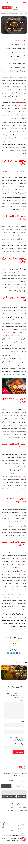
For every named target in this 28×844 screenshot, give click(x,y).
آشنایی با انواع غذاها (18, 13)
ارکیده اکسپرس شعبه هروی (17, 56)
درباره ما (11, 807)
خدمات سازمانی (23, 810)
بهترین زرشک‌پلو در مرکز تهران (17, 67)
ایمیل (22, 728)
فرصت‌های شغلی (9, 816)
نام (22, 721)
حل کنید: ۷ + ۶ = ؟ (18, 744)
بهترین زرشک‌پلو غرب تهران (18, 44)
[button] (24, 8)
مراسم (25, 813)
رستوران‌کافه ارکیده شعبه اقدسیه (16, 63)
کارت (26, 816)
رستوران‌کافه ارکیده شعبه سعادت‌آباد (15, 48)
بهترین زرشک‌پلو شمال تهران (17, 59)
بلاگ (26, 13)
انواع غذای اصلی (5, 13)
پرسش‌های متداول (22, 807)
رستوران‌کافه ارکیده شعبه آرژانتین (16, 71)
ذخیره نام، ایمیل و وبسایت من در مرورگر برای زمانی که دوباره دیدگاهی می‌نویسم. (14, 739)
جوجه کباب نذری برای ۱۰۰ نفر (19, 673)
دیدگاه (21, 700)
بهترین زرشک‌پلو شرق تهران (17, 52)
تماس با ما (10, 810)
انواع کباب (17, 670)
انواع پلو (11, 13)
